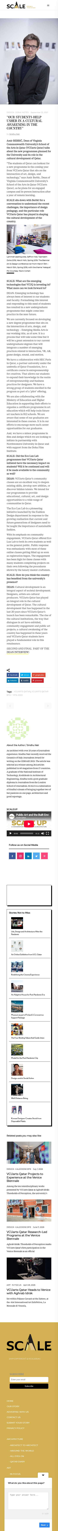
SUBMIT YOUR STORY (18, 1423)
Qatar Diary (17, 1462)
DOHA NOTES (22, 112)
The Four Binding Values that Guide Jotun (27, 1038)
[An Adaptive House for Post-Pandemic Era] (17, 986)
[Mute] (42, 833)
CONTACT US (14, 1417)
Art (9, 1285)
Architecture (15, 1439)
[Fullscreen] (47, 833)
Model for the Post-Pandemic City (24, 1058)
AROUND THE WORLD (22, 1451)
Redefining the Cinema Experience (25, 974)
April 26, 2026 (29, 1285)
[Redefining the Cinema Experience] (17, 966)
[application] (29, 823)
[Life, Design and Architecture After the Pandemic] (17, 923)
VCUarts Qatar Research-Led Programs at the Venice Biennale (27, 1235)
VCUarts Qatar (22, 691)
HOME (10, 1401)
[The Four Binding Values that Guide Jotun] (17, 1029)
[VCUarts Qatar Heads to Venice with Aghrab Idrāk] (29, 1269)
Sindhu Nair (14, 134)
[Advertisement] (29, 879)
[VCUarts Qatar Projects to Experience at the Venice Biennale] (29, 1153)
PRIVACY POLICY (15, 1428)
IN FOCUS (16, 1285)
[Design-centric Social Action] (17, 1069)
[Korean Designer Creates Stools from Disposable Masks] (17, 1110)
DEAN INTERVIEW (17, 652)
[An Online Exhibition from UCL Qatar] (17, 945)
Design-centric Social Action (22, 1078)
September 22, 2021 (39, 112)
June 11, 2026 (38, 1227)
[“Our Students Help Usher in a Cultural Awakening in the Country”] (29, 728)
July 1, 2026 (38, 1169)
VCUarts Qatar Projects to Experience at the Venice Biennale (25, 1177)
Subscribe (29, 1386)
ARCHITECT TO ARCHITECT (24, 1445)
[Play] (10, 833)
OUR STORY (13, 1407)
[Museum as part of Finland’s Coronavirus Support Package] (17, 1006)
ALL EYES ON (17, 1456)
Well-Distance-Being (19, 1098)
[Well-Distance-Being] (17, 1089)
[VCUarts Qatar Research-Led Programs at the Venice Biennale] (29, 1210)
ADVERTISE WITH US (18, 1412)
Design (10, 112)
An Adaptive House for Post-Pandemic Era (28, 994)
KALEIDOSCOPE (23, 1169)
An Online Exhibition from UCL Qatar (26, 954)
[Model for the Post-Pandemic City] (17, 1049)
